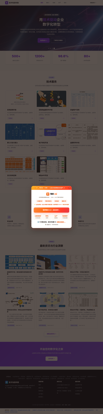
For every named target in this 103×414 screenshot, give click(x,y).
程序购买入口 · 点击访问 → (51, 209)
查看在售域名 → (61, 222)
